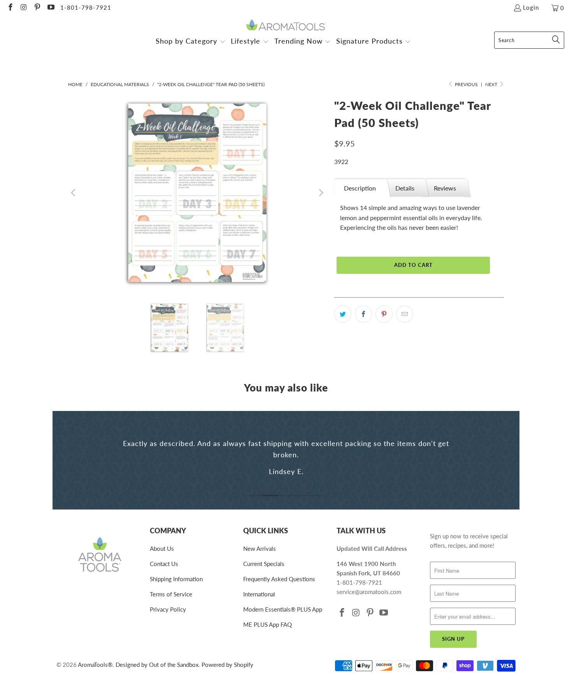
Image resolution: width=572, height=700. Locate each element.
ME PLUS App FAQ (267, 624)
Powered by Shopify (227, 664)
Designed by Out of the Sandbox (157, 664)
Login (531, 7)
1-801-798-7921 (85, 7)
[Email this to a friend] (404, 314)
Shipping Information (176, 578)
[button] (191, 42)
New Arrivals (259, 548)
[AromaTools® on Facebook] (10, 7)
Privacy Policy (168, 609)
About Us (162, 548)
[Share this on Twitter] (342, 314)
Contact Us (164, 563)
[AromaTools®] (286, 25)
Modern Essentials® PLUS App (282, 609)
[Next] (320, 192)
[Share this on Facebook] (363, 314)
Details (404, 188)
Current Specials (263, 563)
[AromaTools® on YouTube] (50, 7)
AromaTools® (95, 664)
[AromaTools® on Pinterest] (37, 7)
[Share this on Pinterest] (384, 314)
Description (360, 188)
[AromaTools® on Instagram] (23, 7)
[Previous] (74, 192)
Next (491, 84)
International (259, 594)
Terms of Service (171, 594)
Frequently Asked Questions (279, 578)
